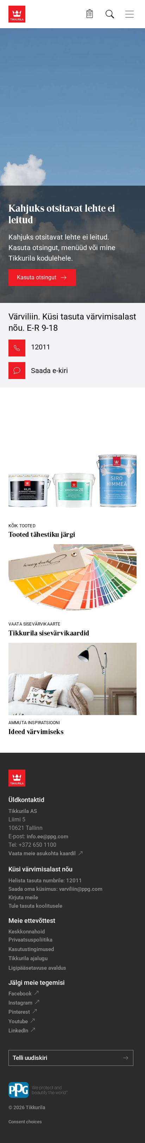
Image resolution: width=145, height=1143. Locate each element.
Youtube (18, 1021)
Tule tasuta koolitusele (35, 906)
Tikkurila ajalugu (28, 958)
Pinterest (19, 1012)
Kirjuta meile (23, 897)
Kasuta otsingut (36, 277)
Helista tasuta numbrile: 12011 (45, 880)
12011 (40, 347)
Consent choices (25, 1121)
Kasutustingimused (31, 949)
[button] (89, 14)
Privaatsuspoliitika (30, 940)
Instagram (20, 1003)
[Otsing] (110, 14)
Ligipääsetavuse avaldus (37, 968)
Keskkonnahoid (26, 931)
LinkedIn (18, 1030)
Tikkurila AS (22, 811)
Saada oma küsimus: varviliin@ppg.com (55, 889)
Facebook (20, 993)
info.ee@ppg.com (47, 836)
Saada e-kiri (49, 370)
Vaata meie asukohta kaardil (42, 853)
